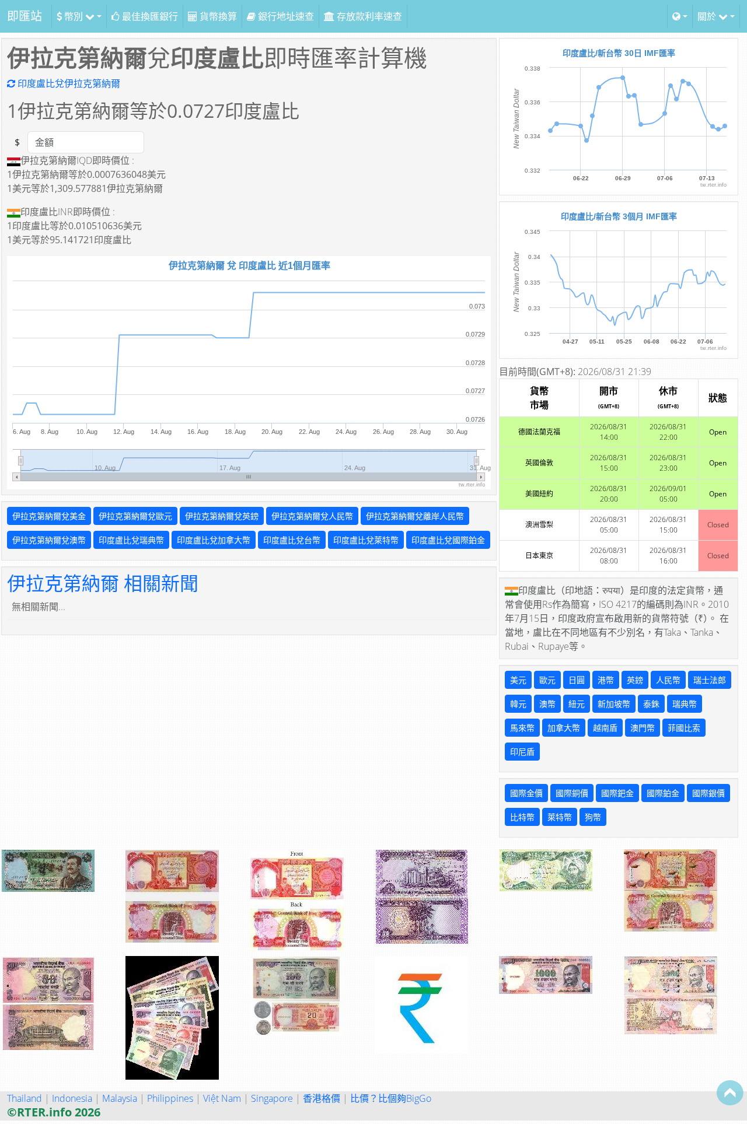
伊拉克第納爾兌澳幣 (49, 539)
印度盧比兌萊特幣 (366, 539)
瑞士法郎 (709, 679)
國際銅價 (572, 793)
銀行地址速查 (285, 16)
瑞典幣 (684, 703)
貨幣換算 (217, 16)
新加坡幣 (614, 703)
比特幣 (522, 816)
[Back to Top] (730, 1093)
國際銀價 (708, 793)
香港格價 (321, 1098)
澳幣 (547, 703)
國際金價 (526, 793)
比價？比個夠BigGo (390, 1098)
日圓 (576, 679)
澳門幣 (642, 727)
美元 (518, 679)
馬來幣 (522, 727)
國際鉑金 (663, 793)
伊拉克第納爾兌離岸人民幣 (415, 515)
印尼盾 (522, 751)
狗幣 (593, 816)
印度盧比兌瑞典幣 (131, 539)
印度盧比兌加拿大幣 (213, 539)
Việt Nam (222, 1098)
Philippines (170, 1098)
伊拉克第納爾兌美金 (49, 515)
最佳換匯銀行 (149, 16)
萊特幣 (559, 816)
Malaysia (119, 1098)
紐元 (576, 703)
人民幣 (668, 679)
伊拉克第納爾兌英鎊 (222, 515)
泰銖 (651, 703)
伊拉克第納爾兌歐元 (135, 515)
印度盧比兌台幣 (291, 539)
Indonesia (72, 1098)
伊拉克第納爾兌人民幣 (312, 515)
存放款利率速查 (368, 16)
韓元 (518, 703)
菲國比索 (684, 727)
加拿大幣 (563, 727)
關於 (707, 16)
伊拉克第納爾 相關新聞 (102, 583)
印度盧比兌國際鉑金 (448, 539)
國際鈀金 (617, 793)
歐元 (547, 679)
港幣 (606, 679)
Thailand (24, 1098)
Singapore (272, 1098)
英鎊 (635, 679)
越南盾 (605, 727)
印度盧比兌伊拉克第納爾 (67, 83)
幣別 (73, 16)
